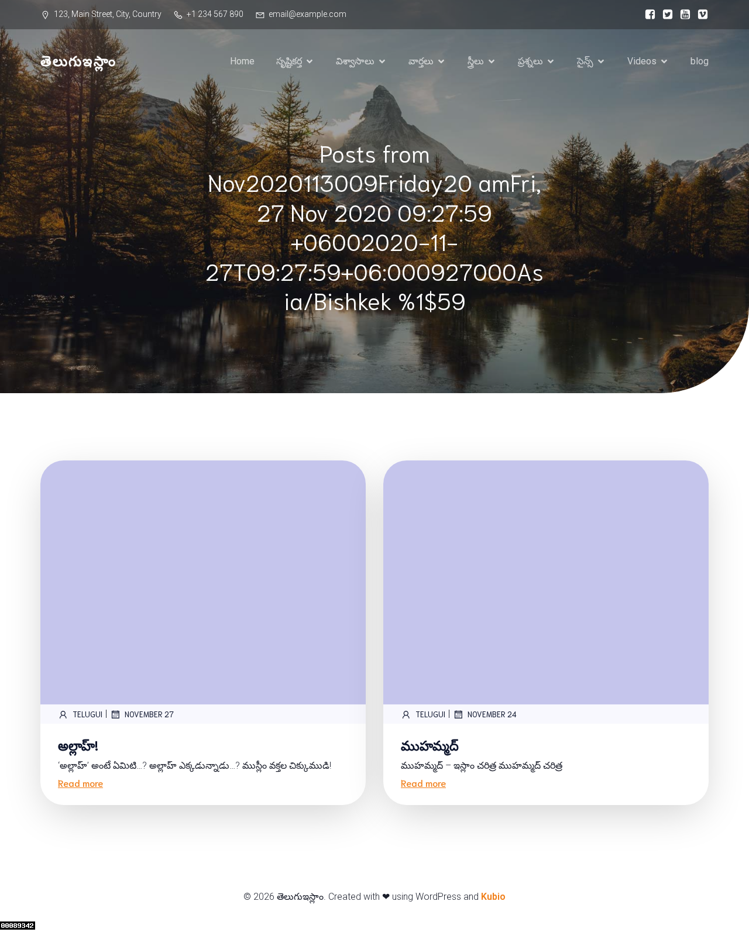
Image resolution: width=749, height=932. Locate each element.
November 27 (149, 714)
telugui (87, 714)
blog (699, 61)
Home (242, 61)
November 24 (492, 714)
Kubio (493, 896)
